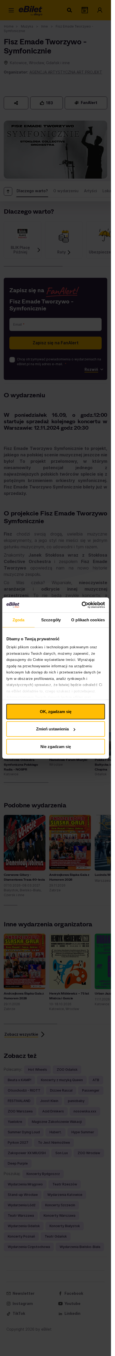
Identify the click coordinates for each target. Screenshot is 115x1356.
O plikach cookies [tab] (88, 619)
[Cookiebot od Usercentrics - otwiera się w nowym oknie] (81, 605)
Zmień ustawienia (52, 729)
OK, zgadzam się (55, 711)
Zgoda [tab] (19, 619)
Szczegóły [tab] (51, 619)
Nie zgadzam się (55, 746)
